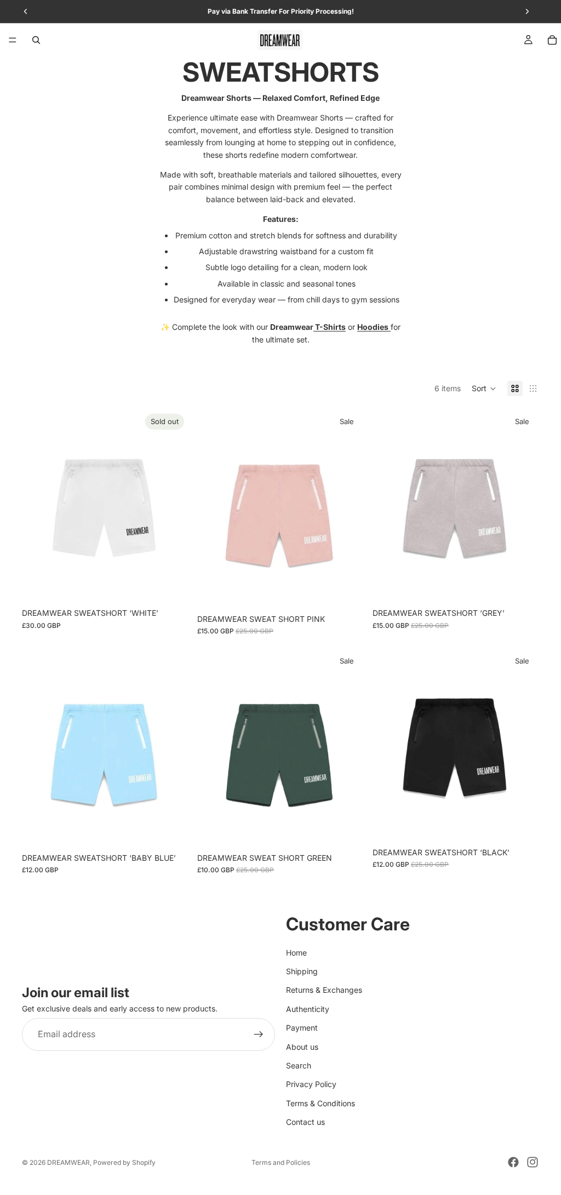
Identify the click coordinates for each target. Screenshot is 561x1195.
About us (302, 1046)
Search (298, 1065)
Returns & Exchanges (324, 989)
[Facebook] (513, 1162)
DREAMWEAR (68, 1162)
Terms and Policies (280, 1162)
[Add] (522, 825)
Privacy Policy (311, 1084)
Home (296, 952)
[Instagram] (532, 1162)
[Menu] (12, 40)
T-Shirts (329, 326)
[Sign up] (258, 1034)
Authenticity (307, 1009)
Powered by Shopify (124, 1162)
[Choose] (347, 592)
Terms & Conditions (320, 1103)
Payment (302, 1027)
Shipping (302, 971)
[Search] (36, 40)
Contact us (305, 1122)
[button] (484, 388)
